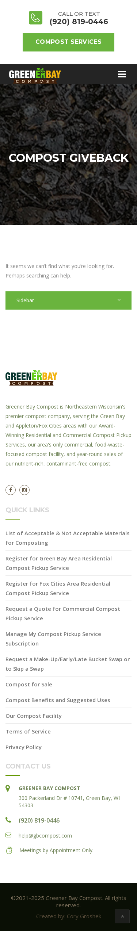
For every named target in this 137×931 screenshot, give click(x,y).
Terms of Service (28, 731)
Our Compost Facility (33, 715)
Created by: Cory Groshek (68, 916)
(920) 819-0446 (39, 820)
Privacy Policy (23, 747)
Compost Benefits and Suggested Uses (57, 700)
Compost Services (68, 41)
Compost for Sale (28, 684)
